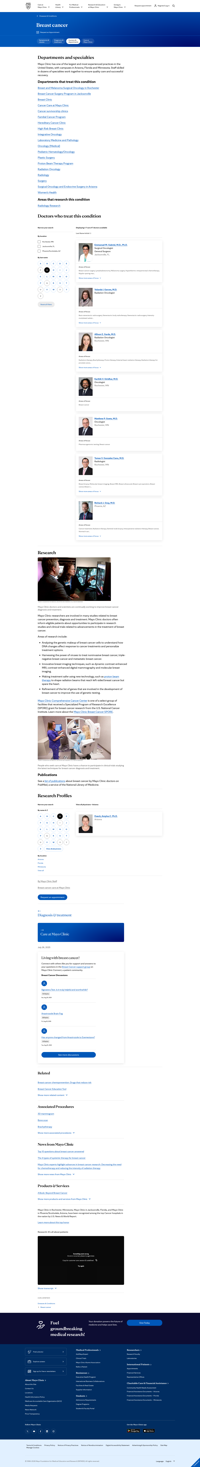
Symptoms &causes (44, 41)
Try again (81, 1266)
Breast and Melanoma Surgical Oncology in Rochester (68, 88)
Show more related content (51, 1095)
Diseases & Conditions (48, 16)
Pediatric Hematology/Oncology (56, 151)
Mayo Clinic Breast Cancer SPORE (93, 711)
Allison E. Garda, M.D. (105, 334)
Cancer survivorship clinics (53, 111)
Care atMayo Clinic (87, 41)
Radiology (43, 175)
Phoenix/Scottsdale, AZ (51, 251)
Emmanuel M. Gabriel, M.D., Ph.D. (110, 244)
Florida (40, 863)
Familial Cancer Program (52, 117)
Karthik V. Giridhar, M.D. (106, 378)
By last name (43, 257)
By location (42, 236)
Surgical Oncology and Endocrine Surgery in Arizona (67, 186)
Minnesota (42, 867)
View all (41, 870)
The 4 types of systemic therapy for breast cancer (62, 1158)
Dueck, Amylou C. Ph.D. (105, 816)
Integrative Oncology (50, 134)
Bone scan (43, 1120)
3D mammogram (46, 1113)
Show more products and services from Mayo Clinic (62, 1199)
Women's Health (47, 192)
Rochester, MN (48, 242)
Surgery (42, 180)
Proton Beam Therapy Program (55, 163)
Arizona (41, 859)
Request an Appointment (49, 32)
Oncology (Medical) (49, 146)
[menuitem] (43, 41)
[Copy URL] (96, 1260)
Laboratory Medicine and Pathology (58, 140)
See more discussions (68, 1054)
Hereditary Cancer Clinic (52, 122)
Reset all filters (46, 304)
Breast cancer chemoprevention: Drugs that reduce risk (64, 1082)
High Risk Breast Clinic (51, 128)
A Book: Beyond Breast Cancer (52, 1192)
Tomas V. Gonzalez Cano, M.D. (109, 458)
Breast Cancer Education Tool (52, 1089)
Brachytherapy (45, 1126)
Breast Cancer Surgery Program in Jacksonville (64, 93)
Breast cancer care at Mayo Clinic (54, 887)
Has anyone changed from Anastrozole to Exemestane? (68, 1037)
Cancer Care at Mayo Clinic (53, 105)
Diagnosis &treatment (58, 41)
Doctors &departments (73, 41)
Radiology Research (49, 205)
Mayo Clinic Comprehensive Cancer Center (62, 700)
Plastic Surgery (46, 157)
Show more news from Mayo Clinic (54, 1174)
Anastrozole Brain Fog (52, 1013)
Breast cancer (52, 24)
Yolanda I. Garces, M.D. (105, 289)
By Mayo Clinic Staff (47, 881)
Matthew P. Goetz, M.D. (106, 418)
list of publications (55, 781)
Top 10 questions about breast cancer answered (61, 1151)
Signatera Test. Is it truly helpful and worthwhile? (64, 989)
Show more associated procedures (54, 1132)
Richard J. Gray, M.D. (104, 502)
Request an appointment (52, 897)
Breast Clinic (45, 99)
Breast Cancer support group (76, 966)
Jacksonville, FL (48, 246)
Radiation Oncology (49, 169)
